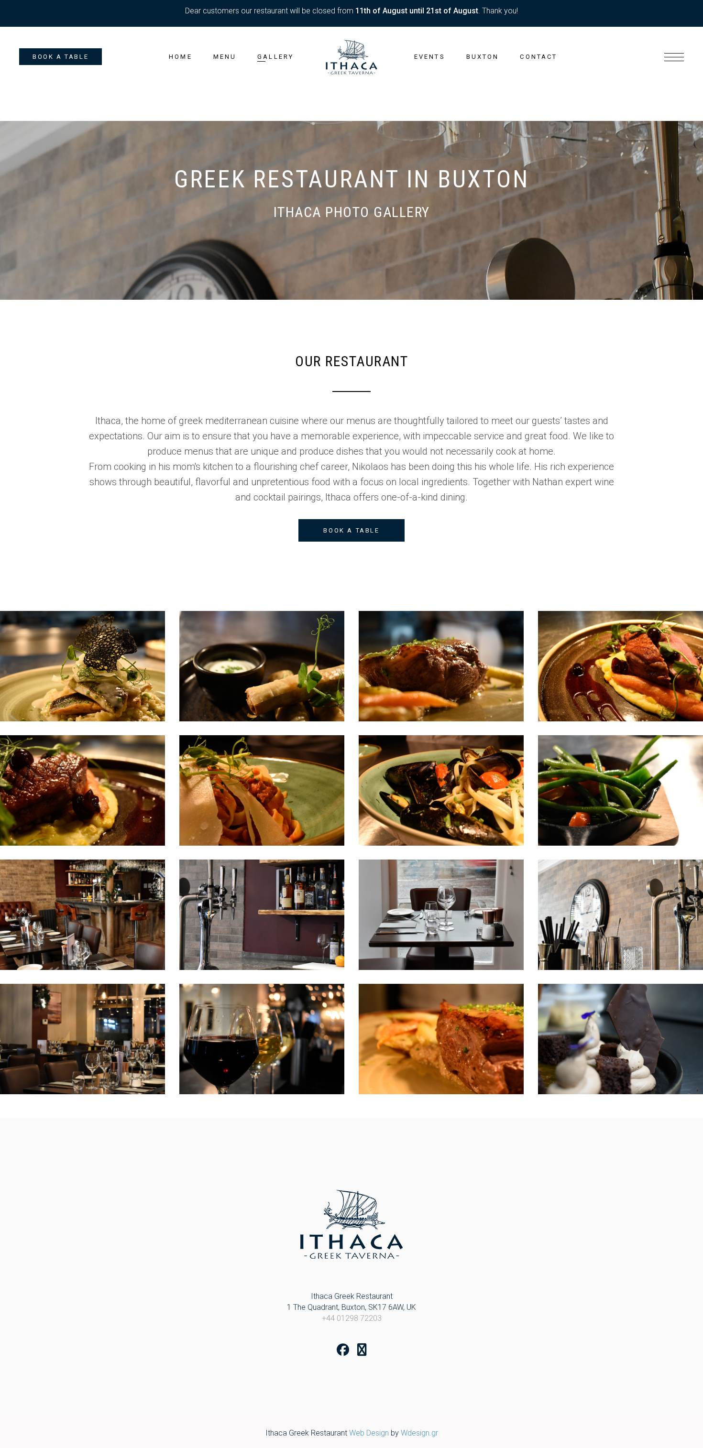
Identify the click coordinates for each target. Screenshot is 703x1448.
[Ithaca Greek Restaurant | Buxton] (82, 666)
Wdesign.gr (419, 1432)
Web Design (369, 1432)
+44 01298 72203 (352, 1318)
